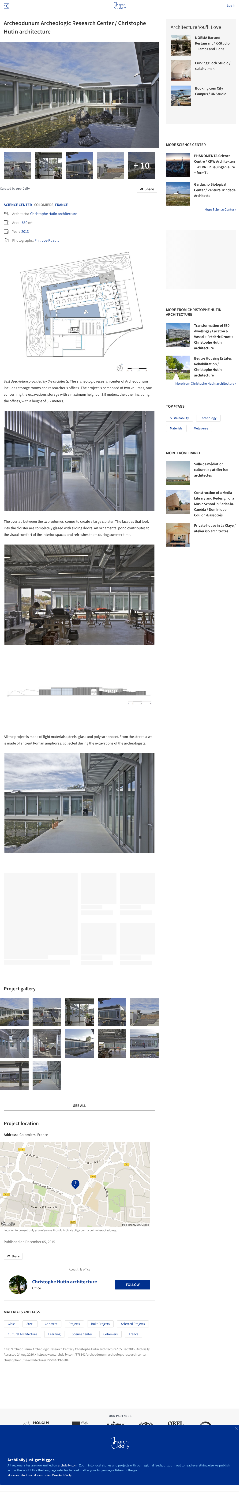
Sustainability (179, 418)
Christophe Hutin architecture (53, 213)
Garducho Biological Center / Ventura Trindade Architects (215, 190)
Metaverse (201, 428)
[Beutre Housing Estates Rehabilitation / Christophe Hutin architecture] (178, 368)
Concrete (51, 1324)
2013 (25, 231)
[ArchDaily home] (120, 5)
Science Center (18, 204)
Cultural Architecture (22, 1334)
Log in (231, 5)
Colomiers (110, 1334)
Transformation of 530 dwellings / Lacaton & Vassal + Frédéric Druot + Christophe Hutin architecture (213, 337)
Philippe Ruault (46, 240)
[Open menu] (6, 5)
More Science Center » (220, 209)
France (61, 204)
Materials (176, 428)
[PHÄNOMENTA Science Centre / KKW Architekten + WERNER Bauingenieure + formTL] (178, 165)
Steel (30, 1324)
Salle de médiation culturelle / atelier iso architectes (211, 470)
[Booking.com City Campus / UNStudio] (181, 96)
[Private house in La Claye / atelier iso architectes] (178, 535)
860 (24, 222)
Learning (54, 1334)
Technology (208, 418)
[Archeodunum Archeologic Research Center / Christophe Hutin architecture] (14, 1012)
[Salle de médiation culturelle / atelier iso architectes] (178, 473)
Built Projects (100, 1324)
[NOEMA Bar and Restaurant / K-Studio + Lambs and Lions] (181, 45)
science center (82, 1334)
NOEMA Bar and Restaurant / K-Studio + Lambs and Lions (212, 43)
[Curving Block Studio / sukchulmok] (181, 70)
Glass (11, 1324)
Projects (74, 1324)
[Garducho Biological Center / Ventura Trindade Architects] (178, 194)
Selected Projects (133, 1324)
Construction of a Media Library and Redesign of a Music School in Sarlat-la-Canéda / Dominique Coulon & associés (214, 504)
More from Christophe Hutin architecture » (205, 383)
